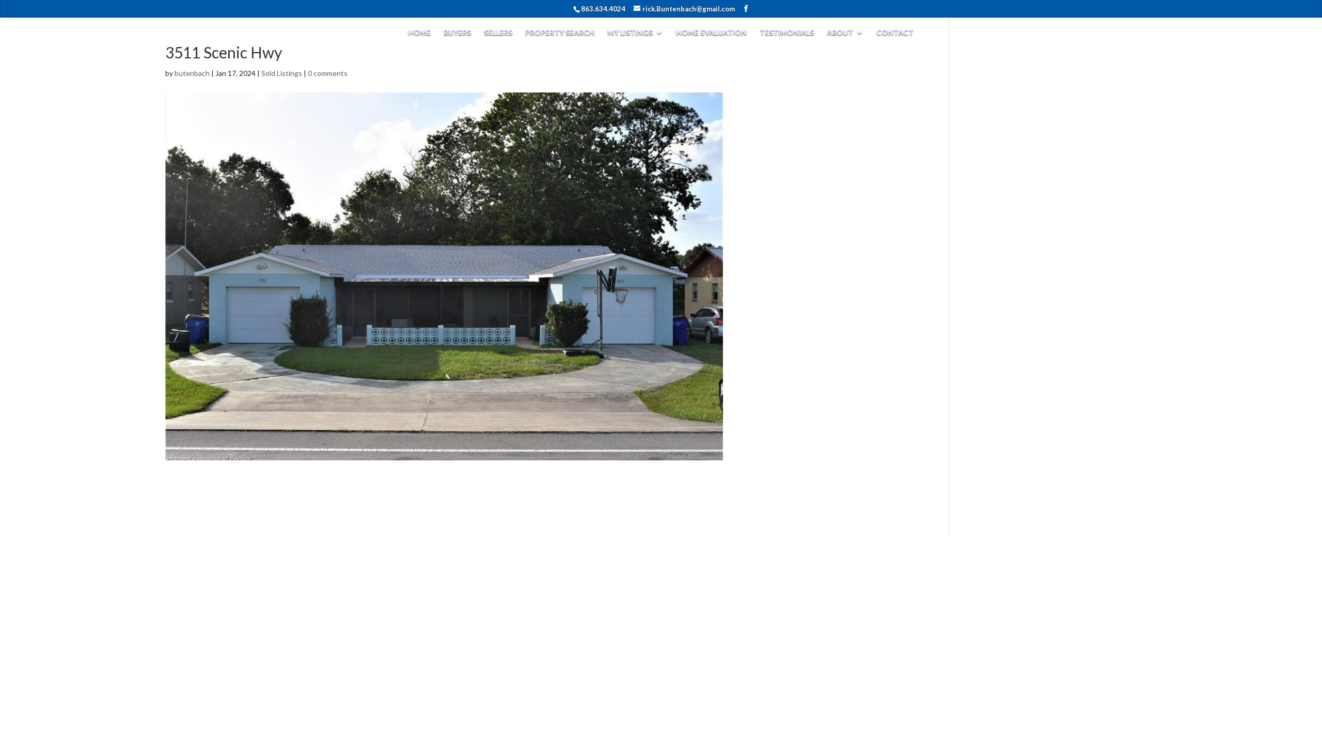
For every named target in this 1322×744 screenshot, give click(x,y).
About (840, 33)
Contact (895, 33)
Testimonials (787, 33)
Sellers (498, 33)
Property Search (559, 33)
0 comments (328, 73)
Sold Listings (281, 73)
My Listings (630, 33)
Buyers (457, 33)
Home (419, 33)
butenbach (192, 73)
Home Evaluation (711, 33)
